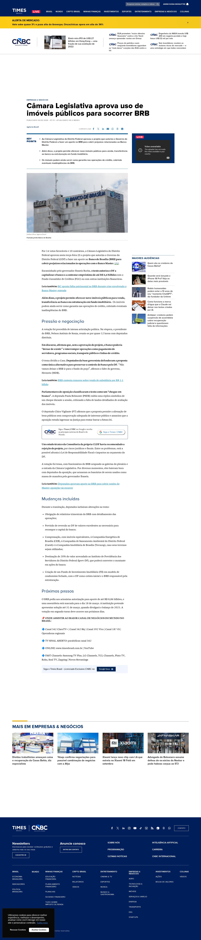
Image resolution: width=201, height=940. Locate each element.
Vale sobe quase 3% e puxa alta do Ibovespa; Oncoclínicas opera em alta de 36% (58, 24)
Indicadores (18, 884)
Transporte (135, 907)
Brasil (49, 11)
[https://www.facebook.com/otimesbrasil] (111, 828)
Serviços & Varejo (138, 896)
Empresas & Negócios (166, 11)
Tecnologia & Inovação (135, 885)
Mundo (59, 11)
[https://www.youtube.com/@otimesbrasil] (134, 828)
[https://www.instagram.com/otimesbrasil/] (129, 828)
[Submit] (158, 4)
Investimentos (111, 11)
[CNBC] (21, 42)
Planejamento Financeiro (52, 885)
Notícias (76, 876)
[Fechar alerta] (188, 22)
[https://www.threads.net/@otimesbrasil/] (163, 828)
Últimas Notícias (117, 856)
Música (103, 887)
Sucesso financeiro (55, 897)
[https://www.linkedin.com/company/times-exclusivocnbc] (123, 828)
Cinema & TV (106, 876)
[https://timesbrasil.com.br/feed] (152, 828)
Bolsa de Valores (164, 882)
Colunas (184, 11)
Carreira (157, 849)
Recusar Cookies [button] (18, 930)
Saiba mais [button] (42, 923)
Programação (116, 849)
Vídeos (75, 887)
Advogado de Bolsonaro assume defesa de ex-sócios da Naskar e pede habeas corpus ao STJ (166, 760)
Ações (159, 876)
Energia (133, 902)
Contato (181, 828)
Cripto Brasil (73, 11)
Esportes (126, 11)
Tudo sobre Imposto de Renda (54, 903)
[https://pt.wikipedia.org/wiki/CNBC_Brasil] (146, 828)
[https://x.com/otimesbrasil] (117, 828)
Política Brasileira (17, 890)
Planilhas (50, 892)
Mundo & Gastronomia (107, 893)
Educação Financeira (50, 877)
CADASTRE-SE (20, 855)
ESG (130, 912)
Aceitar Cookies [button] (39, 930)
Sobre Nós (114, 842)
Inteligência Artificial (165, 842)
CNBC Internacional (164, 856)
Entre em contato (71, 850)
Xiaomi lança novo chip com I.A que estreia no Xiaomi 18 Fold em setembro (122, 760)
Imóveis (132, 891)
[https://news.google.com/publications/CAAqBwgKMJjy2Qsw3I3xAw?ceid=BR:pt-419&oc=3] (157, 828)
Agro (131, 878)
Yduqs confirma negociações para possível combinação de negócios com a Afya (76, 760)
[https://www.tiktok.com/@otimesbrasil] (140, 828)
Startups (133, 917)
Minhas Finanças (91, 11)
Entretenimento (143, 11)
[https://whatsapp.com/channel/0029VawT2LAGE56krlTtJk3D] (169, 828)
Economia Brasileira (17, 877)
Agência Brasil (33, 127)
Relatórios (78, 882)
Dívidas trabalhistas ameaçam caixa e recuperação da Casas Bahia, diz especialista (32, 760)
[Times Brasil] (19, 11)
